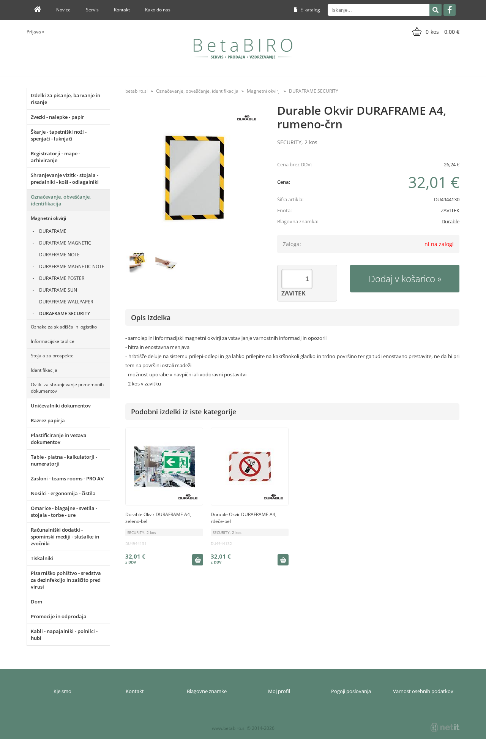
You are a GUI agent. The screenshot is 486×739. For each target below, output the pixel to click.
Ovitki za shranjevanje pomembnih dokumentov (67, 387)
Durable (450, 221)
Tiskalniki (42, 558)
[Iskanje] (435, 10)
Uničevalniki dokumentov (61, 405)
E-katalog (309, 9)
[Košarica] (434, 31)
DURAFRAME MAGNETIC (65, 243)
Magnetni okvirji (48, 218)
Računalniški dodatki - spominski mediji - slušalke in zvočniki (65, 536)
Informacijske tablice (52, 341)
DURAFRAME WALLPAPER (66, 301)
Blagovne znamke (207, 691)
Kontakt (122, 9)
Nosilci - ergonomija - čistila (63, 493)
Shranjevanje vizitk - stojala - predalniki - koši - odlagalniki (65, 178)
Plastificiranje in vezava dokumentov (59, 438)
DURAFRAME (52, 231)
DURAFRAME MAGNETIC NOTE (71, 266)
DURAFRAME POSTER (61, 278)
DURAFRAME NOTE (59, 254)
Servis (92, 9)
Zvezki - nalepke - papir (57, 117)
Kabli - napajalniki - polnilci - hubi (64, 634)
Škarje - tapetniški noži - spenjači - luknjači (59, 135)
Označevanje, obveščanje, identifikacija (61, 200)
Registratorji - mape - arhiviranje (55, 157)
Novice (63, 9)
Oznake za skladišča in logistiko (64, 327)
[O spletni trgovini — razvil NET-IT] (445, 727)
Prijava (35, 31)
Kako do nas (157, 9)
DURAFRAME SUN (58, 290)
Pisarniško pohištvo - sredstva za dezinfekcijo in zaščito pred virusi (66, 580)
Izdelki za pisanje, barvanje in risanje (65, 99)
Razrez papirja (48, 420)
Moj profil (279, 691)
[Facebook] (449, 10)
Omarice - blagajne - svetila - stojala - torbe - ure (64, 511)
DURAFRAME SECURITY (64, 313)
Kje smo (62, 691)
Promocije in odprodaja (59, 616)
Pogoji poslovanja (351, 691)
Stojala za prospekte (52, 355)
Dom (36, 601)
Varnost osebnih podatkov (423, 691)
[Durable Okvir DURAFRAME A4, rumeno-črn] (193, 177)
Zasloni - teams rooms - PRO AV (67, 478)
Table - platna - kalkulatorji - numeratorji (64, 460)
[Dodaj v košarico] (197, 559)
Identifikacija (44, 370)
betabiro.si (136, 91)
